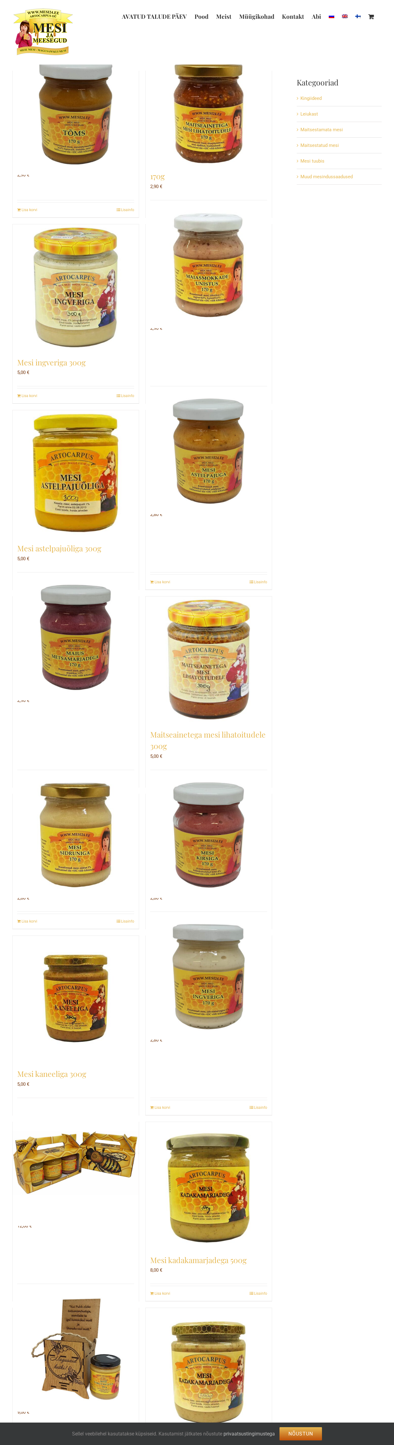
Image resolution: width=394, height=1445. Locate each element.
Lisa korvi (29, 210)
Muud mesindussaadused (326, 176)
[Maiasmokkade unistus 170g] (209, 265)
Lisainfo (127, 210)
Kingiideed (311, 98)
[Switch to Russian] (331, 16)
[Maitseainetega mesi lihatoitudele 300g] (209, 659)
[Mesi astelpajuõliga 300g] (76, 473)
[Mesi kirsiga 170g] (209, 835)
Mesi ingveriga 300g (51, 362)
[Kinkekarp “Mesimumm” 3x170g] (76, 1163)
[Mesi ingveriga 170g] (209, 977)
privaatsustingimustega (249, 1434)
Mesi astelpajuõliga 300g (59, 548)
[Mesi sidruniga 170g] (76, 835)
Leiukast (309, 114)
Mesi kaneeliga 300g (51, 1074)
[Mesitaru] (76, 1349)
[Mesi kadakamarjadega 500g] (209, 1185)
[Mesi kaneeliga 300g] (76, 999)
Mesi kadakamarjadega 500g (198, 1260)
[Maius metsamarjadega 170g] (76, 637)
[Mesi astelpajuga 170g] (209, 451)
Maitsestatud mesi (319, 145)
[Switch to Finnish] (358, 16)
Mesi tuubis (312, 161)
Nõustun (300, 1434)
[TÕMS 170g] (76, 112)
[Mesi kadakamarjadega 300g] (209, 1371)
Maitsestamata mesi (321, 129)
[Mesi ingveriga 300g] (76, 287)
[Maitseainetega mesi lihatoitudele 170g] (209, 112)
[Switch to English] (345, 16)
